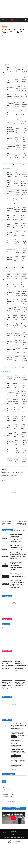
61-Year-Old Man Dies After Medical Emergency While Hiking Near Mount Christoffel (18, 733)
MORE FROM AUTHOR (19, 530)
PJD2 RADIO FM (6, 792)
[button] (2, 20)
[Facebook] (3, 38)
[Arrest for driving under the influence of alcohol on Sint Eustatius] (5, 762)
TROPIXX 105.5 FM (7, 799)
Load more (13, 769)
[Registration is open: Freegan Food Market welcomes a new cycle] (5, 547)
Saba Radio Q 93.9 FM (8, 794)
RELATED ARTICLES (7, 530)
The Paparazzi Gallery (13, 831)
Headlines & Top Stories (5, 576)
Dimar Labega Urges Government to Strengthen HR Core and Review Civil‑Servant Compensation (18, 584)
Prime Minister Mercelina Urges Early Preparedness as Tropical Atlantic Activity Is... (20, 667)
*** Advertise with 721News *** (10, 832)
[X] (6, 38)
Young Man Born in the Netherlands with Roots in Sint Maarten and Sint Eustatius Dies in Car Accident (18, 565)
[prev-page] (3, 592)
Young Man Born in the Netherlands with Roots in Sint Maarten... (18, 725)
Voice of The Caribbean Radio (10, 801)
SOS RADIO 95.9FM (7, 796)
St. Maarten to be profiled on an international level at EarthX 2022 (21, 522)
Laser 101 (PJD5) (6, 787)
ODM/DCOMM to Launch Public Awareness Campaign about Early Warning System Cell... (7, 685)
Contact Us (14, 834)
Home (3, 24)
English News (4, 556)
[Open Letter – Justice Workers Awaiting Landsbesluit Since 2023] (5, 575)
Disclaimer (21, 832)
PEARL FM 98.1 (6, 789)
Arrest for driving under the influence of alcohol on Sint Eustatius (18, 762)
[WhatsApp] (13, 38)
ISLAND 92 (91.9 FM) (7, 785)
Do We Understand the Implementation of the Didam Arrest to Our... (18, 742)
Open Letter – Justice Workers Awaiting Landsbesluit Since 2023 (17, 574)
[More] (17, 38)
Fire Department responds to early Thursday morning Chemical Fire (6, 522)
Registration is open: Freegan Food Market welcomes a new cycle (17, 547)
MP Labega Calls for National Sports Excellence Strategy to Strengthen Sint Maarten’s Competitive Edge (18, 538)
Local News (8, 24)
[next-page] (5, 592)
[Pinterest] (10, 38)
